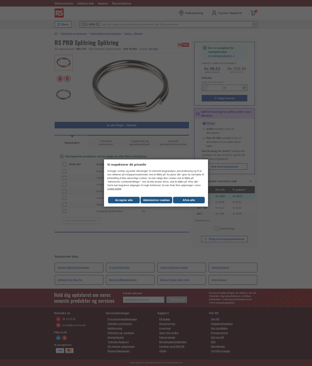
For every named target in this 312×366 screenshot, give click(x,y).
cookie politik (114, 188)
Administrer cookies (156, 200)
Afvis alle (189, 200)
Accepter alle (124, 200)
